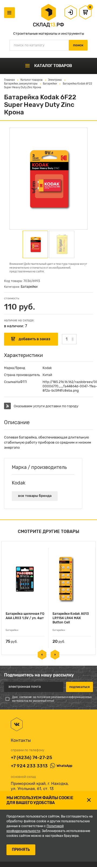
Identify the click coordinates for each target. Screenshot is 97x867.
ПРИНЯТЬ (21, 849)
